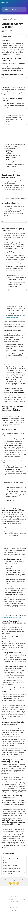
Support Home (17, 906)
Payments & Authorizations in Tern (11, 617)
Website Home (14, 907)
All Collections (5, 18)
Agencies (12, 18)
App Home (9, 906)
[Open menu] (25, 3)
